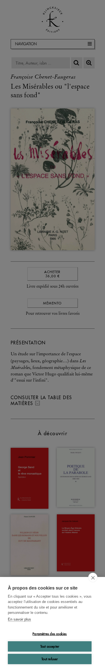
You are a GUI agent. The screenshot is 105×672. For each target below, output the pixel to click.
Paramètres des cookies (49, 634)
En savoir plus (19, 619)
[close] (92, 577)
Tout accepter (49, 646)
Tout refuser (49, 659)
